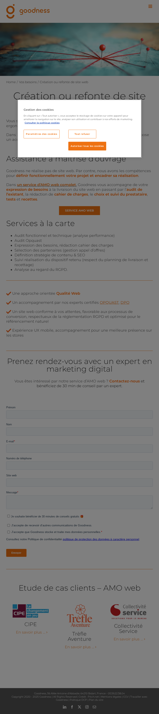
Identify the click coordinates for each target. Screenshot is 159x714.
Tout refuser (82, 134)
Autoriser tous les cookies (87, 146)
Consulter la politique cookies (42, 122)
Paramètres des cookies (41, 134)
